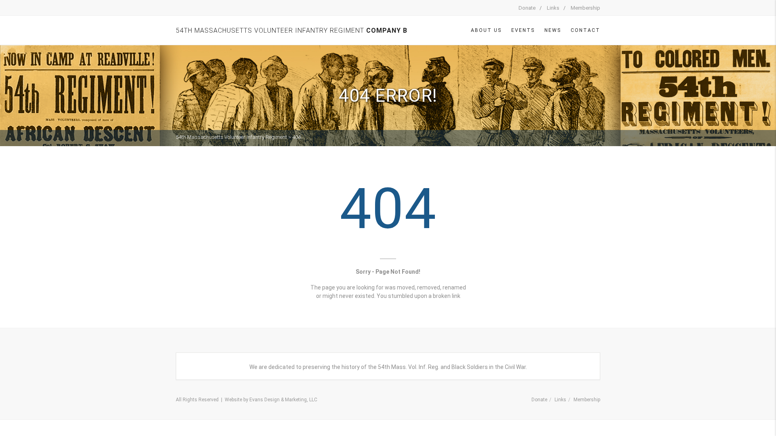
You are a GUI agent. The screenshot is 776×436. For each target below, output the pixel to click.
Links (553, 8)
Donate (527, 8)
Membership (585, 8)
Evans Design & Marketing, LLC (283, 399)
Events (523, 30)
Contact (585, 30)
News (552, 30)
